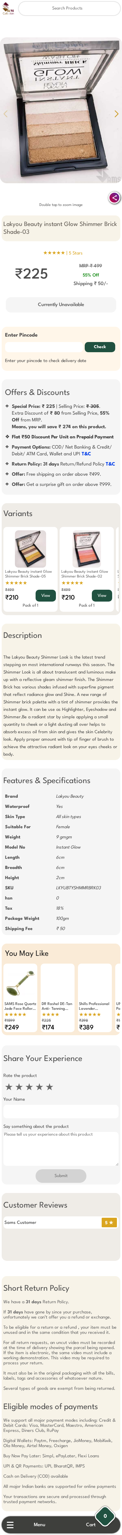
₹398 (83, 1021)
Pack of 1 (30, 606)
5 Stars (76, 253)
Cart (91, 1524)
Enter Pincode (21, 335)
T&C (86, 454)
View (45, 596)
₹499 (9, 590)
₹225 (46, 1021)
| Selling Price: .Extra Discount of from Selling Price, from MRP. (60, 416)
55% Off (91, 275)
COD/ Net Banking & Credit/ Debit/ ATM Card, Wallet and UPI (62, 450)
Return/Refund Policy (63, 464)
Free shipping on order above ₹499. (56, 474)
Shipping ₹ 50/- (91, 283)
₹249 (11, 1028)
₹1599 (9, 1021)
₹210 (12, 598)
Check (100, 347)
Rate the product (20, 1076)
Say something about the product (36, 1126)
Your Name (14, 1099)
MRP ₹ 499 (90, 266)
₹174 (48, 1028)
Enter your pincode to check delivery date (45, 361)
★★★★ (50, 1014)
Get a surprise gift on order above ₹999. (62, 484)
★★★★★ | (63, 253)
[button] (117, 113)
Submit (61, 1176)
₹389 (86, 1028)
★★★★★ (16, 583)
